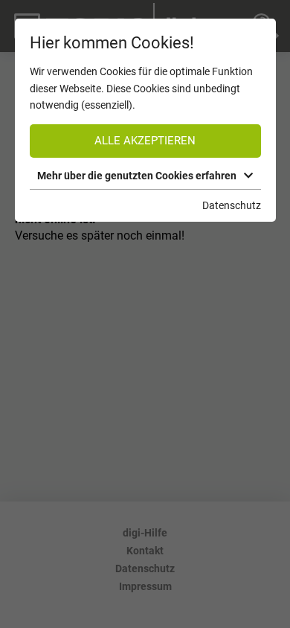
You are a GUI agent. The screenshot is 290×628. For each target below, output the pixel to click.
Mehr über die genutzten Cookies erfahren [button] (136, 176)
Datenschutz (231, 205)
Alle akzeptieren (145, 140)
